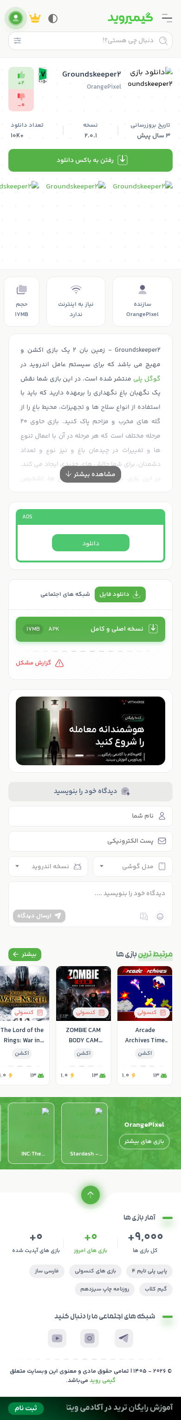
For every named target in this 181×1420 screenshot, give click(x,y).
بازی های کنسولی (95, 1271)
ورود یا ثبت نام (15, 18)
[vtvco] (90, 1408)
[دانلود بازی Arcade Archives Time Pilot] (144, 1025)
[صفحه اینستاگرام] (89, 1338)
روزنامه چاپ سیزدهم (104, 1289)
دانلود (90, 544)
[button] (101, 755)
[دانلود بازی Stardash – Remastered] (84, 1133)
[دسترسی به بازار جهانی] (90, 731)
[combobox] (133, 866)
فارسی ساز (47, 1271)
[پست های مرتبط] (24, 954)
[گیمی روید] (130, 18)
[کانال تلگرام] (124, 1338)
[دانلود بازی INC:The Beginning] (31, 1133)
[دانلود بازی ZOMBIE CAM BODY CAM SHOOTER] (83, 1025)
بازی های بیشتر (144, 1141)
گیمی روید (103, 1380)
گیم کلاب (156, 1289)
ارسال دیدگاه (34, 916)
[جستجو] (163, 41)
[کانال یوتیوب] (57, 1338)
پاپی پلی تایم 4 (149, 1271)
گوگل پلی (147, 379)
